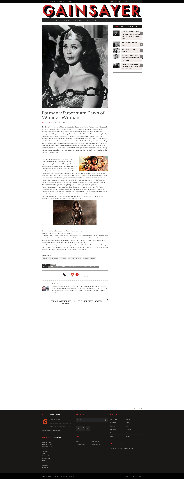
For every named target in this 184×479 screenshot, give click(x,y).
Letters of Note (46, 458)
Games (128, 426)
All (137, 26)
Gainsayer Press (56, 430)
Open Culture (45, 449)
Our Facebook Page (47, 447)
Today (116, 26)
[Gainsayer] (92, 10)
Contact (70, 1)
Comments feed (80, 444)
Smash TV (45, 463)
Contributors (61, 1)
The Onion (45, 451)
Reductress (45, 465)
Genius (44, 460)
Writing (55, 20)
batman (51, 266)
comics (57, 266)
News (127, 433)
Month (130, 26)
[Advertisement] (127, 87)
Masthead (52, 1)
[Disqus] (75, 333)
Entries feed (95, 441)
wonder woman (93, 266)
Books (128, 419)
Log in (77, 441)
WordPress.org (96, 444)
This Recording (46, 456)
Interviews (66, 20)
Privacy (126, 476)
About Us (44, 1)
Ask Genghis (113, 419)
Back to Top (137, 408)
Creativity (98, 20)
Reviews (108, 20)
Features (112, 426)
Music (88, 20)
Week (123, 26)
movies (63, 266)
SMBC (43, 453)
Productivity (78, 20)
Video (128, 436)
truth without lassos (80, 266)
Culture (46, 20)
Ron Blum (46, 122)
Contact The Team (136, 476)
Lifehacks (128, 429)
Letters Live (45, 467)
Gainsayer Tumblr (47, 444)
